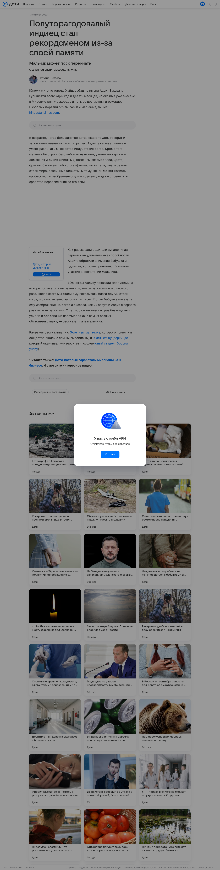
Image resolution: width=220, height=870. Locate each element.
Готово (110, 454)
